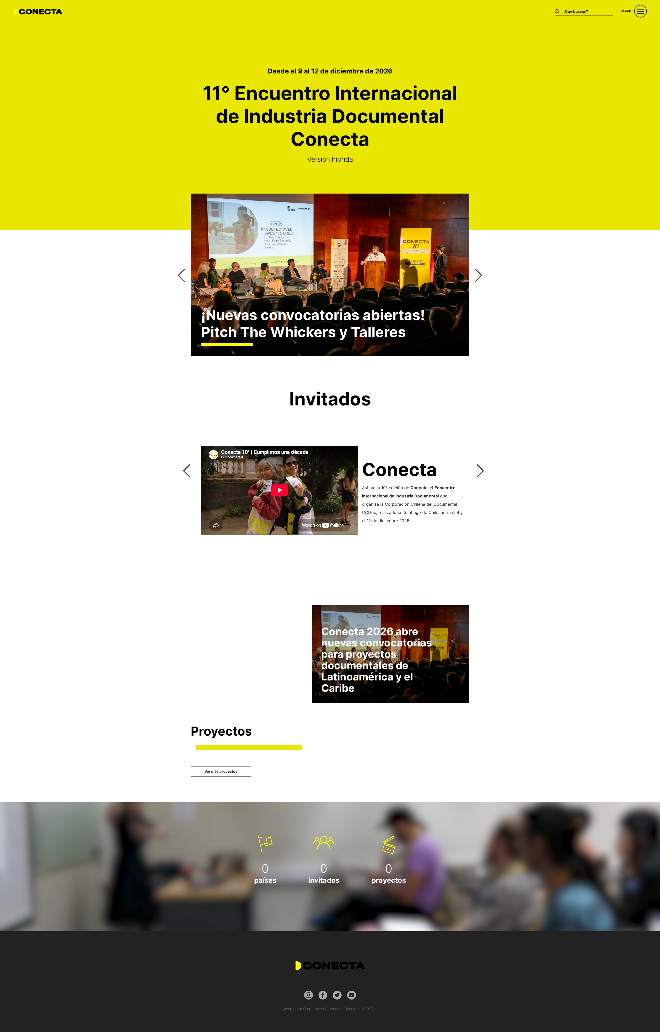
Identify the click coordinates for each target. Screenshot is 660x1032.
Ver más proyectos (220, 771)
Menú (626, 11)
